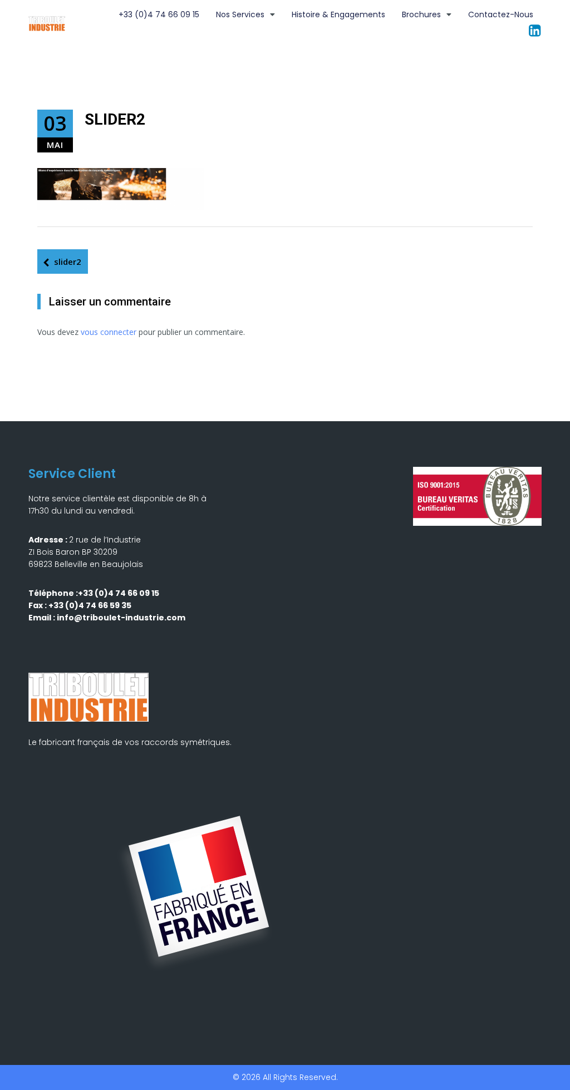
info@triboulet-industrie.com (121, 617)
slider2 (67, 261)
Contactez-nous (500, 14)
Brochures (421, 14)
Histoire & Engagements (338, 14)
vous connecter (108, 332)
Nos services (240, 14)
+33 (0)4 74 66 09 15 (159, 14)
